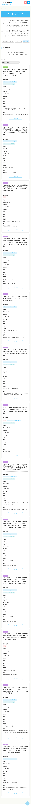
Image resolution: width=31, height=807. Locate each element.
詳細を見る (16, 118)
